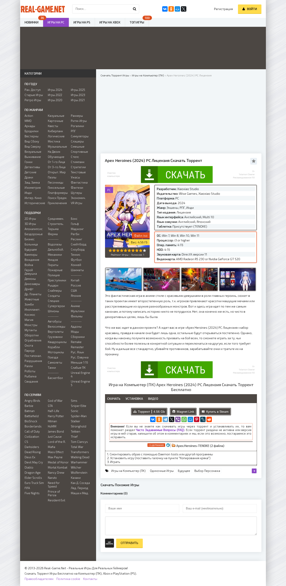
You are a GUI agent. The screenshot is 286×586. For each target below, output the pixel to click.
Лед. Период (79, 488)
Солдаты (54, 295)
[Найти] (134, 8)
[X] (171, 419)
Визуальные (33, 151)
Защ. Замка (32, 182)
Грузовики (55, 337)
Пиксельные (56, 187)
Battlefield (32, 416)
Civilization (32, 436)
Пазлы (52, 177)
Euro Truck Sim (34, 483)
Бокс (74, 218)
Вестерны (31, 136)
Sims (74, 400)
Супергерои (56, 306)
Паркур (30, 350)
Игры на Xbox (109, 22)
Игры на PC (56, 22)
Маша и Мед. (80, 493)
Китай (75, 280)
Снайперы (55, 290)
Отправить (129, 543)
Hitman (52, 421)
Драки (29, 177)
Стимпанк (77, 162)
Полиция (54, 275)
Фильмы (76, 316)
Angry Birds (32, 400)
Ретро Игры (33, 100)
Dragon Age (33, 472)
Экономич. (78, 198)
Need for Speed (54, 484)
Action (29, 115)
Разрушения (33, 361)
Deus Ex (30, 457)
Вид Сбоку (32, 141)
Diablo (29, 467)
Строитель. (56, 224)
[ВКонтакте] (153, 419)
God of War (55, 400)
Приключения (57, 203)
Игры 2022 (55, 95)
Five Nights (32, 493)
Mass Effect (55, 452)
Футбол (76, 260)
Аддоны (76, 326)
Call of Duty (32, 431)
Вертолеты (55, 331)
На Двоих (54, 151)
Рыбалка (30, 376)
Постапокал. (33, 356)
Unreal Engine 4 (80, 374)
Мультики (77, 311)
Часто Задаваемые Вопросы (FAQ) (160, 430)
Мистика (54, 141)
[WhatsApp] (184, 419)
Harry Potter (56, 416)
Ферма (53, 234)
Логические (56, 136)
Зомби (29, 304)
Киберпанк (55, 131)
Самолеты (55, 362)
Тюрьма (53, 229)
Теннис (75, 254)
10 (144, 250)
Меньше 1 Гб (79, 362)
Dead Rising (33, 452)
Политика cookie (68, 579)
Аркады (30, 126)
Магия (29, 320)
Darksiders (32, 447)
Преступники (57, 280)
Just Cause (55, 436)
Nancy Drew (56, 472)
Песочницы (55, 182)
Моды (75, 331)
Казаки (76, 477)
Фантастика (79, 182)
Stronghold (78, 426)
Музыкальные (57, 146)
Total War (77, 447)
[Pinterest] (196, 419)
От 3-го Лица (56, 167)
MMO (28, 121)
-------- (53, 239)
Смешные (77, 146)
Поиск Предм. (57, 198)
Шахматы (77, 270)
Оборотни (32, 335)
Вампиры (31, 254)
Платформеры (58, 193)
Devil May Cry (34, 462)
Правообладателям (39, 579)
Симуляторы (79, 136)
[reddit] (209, 419)
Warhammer (79, 462)
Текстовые (78, 172)
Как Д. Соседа (80, 483)
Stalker (75, 421)
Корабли (54, 347)
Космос (30, 314)
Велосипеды (56, 326)
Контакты (90, 579)
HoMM (52, 426)
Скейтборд (78, 244)
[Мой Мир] (190, 419)
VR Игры (76, 203)
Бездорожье (34, 234)
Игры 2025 (78, 90)
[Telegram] (165, 419)
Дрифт (29, 289)
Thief (74, 436)
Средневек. (56, 218)
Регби (75, 234)
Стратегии (78, 167)
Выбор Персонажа (207, 471)
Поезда (53, 357)
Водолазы (55, 244)
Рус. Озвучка (79, 357)
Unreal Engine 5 (80, 383)
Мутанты (31, 330)
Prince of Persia (54, 493)
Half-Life (53, 411)
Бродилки (31, 131)
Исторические (35, 203)
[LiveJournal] (203, 419)
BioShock (31, 421)
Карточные (55, 121)
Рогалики (77, 126)
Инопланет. (32, 309)
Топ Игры (137, 22)
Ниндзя (53, 260)
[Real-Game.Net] (42, 9)
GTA (50, 406)
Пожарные (55, 270)
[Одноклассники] (159, 419)
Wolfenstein (79, 472)
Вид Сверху (33, 146)
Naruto (52, 477)
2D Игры (30, 218)
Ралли (29, 366)
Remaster (77, 347)
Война (29, 265)
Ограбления (33, 340)
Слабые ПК (78, 367)
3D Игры (30, 224)
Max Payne (55, 457)
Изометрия (33, 187)
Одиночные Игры (162, 471)
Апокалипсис (34, 229)
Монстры (31, 325)
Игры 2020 (55, 100)
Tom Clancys (79, 442)
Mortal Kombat (57, 467)
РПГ (73, 131)
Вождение (32, 260)
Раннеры (77, 115)
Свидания (31, 381)
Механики (55, 254)
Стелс (75, 157)
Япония (76, 295)
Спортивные (79, 151)
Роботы (30, 371)
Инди (28, 193)
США (74, 290)
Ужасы (75, 177)
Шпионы (53, 311)
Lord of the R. (57, 442)
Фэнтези (77, 187)
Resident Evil (56, 500)
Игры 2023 (78, 95)
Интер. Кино (33, 198)
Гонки (28, 162)
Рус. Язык (77, 352)
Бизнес (30, 239)
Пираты (53, 265)
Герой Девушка (31, 271)
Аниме (75, 306)
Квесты (53, 126)
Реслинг (76, 239)
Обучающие (56, 157)
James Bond (56, 431)
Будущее (184, 471)
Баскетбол (55, 378)
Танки (52, 367)
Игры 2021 (78, 100)
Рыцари (53, 285)
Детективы (32, 167)
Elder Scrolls (33, 477)
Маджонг (77, 229)
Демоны (30, 278)
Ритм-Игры (79, 121)
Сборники (78, 337)
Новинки (31, 22)
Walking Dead (80, 457)
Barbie (29, 406)
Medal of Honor (58, 462)
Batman (30, 411)
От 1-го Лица (56, 162)
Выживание (33, 157)
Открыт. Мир (57, 172)
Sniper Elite (78, 406)
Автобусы (54, 321)
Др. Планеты (33, 294)
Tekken (75, 431)
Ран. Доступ (33, 90)
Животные (32, 299)
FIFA (27, 488)
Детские (30, 172)
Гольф (75, 224)
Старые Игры (34, 95)
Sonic (74, 411)
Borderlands (33, 426)
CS (26, 442)
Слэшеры (77, 141)
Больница (31, 244)
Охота (29, 345)
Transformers (80, 452)
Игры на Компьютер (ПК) (128, 471)
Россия (76, 285)
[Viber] (178, 419)
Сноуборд (78, 249)
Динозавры (32, 284)
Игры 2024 (55, 90)
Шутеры (76, 193)
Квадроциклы (57, 342)
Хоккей (76, 265)
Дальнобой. (56, 249)
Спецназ (53, 301)
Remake (76, 342)
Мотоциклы (56, 352)
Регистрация (223, 9)
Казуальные (56, 115)
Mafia (51, 447)
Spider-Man (79, 416)
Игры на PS (82, 22)
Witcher (76, 467)
